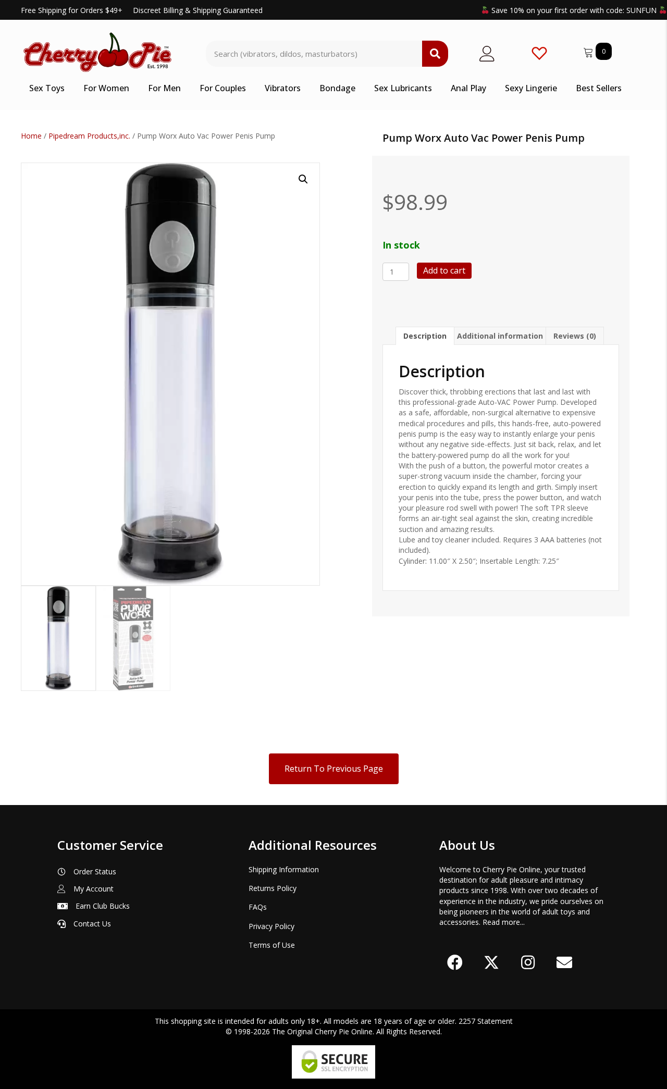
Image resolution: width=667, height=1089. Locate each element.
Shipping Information (284, 869)
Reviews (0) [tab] (574, 336)
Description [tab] (425, 336)
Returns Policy (273, 888)
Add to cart (444, 270)
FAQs (258, 907)
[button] (303, 179)
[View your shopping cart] (589, 51)
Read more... (504, 922)
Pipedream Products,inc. (89, 136)
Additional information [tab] (500, 336)
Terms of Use (272, 945)
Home (31, 136)
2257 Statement (486, 1021)
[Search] (435, 54)
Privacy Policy (271, 926)
